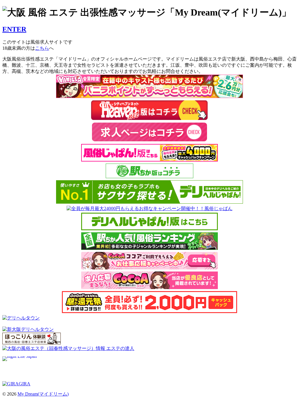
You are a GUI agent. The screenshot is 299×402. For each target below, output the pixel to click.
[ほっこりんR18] (31, 342)
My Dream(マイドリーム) (43, 393)
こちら (42, 48)
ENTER (14, 29)
